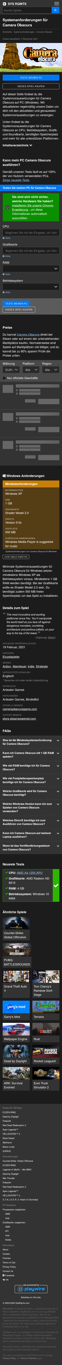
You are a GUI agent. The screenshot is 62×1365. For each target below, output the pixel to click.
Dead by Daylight (11, 1116)
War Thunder (9, 1178)
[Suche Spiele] (55, 10)
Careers (6, 1253)
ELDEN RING (9, 1112)
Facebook (9, 1275)
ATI (7, 1231)
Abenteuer (19, 666)
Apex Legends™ (10, 1129)
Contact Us (8, 1271)
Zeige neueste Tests (16, 180)
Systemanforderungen (24, 31)
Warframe (7, 1142)
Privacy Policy (9, 1266)
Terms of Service (28, 1358)
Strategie (42, 666)
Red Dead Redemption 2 (14, 1125)
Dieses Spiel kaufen (31, 86)
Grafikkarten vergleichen (14, 1222)
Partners (7, 1258)
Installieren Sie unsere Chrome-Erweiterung (33, 207)
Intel (7, 1218)
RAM (6, 262)
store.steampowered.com (19, 718)
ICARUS (7, 1151)
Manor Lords (8, 1146)
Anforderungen (10, 1156)
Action (7, 666)
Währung (9, 363)
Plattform (28, 363)
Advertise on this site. (31, 1297)
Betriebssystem (13, 280)
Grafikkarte (10, 244)
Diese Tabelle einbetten (16, 557)
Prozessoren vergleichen (14, 1209)
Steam (51, 637)
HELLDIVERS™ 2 (11, 1133)
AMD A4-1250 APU (29, 872)
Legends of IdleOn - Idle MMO (17, 1169)
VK (7, 1279)
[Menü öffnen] (56, 3)
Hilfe (7, 238)
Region (47, 363)
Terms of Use (9, 1262)
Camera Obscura (28, 334)
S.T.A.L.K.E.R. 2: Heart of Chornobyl (20, 1199)
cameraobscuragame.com (20, 709)
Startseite (14, 3)
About (5, 1249)
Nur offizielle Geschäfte (22, 378)
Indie (31, 666)
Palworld (7, 1120)
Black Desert (9, 1138)
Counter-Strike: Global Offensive (18, 1160)
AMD (7, 1213)
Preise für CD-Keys (12, 1107)
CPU (6, 226)
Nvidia (8, 1239)
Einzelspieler (11, 656)
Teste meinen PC (31, 77)
